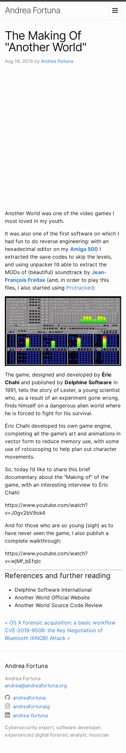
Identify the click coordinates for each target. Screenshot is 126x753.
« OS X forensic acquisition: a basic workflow (60, 622)
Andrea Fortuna (32, 10)
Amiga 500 (84, 249)
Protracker (79, 287)
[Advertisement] (63, 137)
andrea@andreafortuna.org (36, 685)
